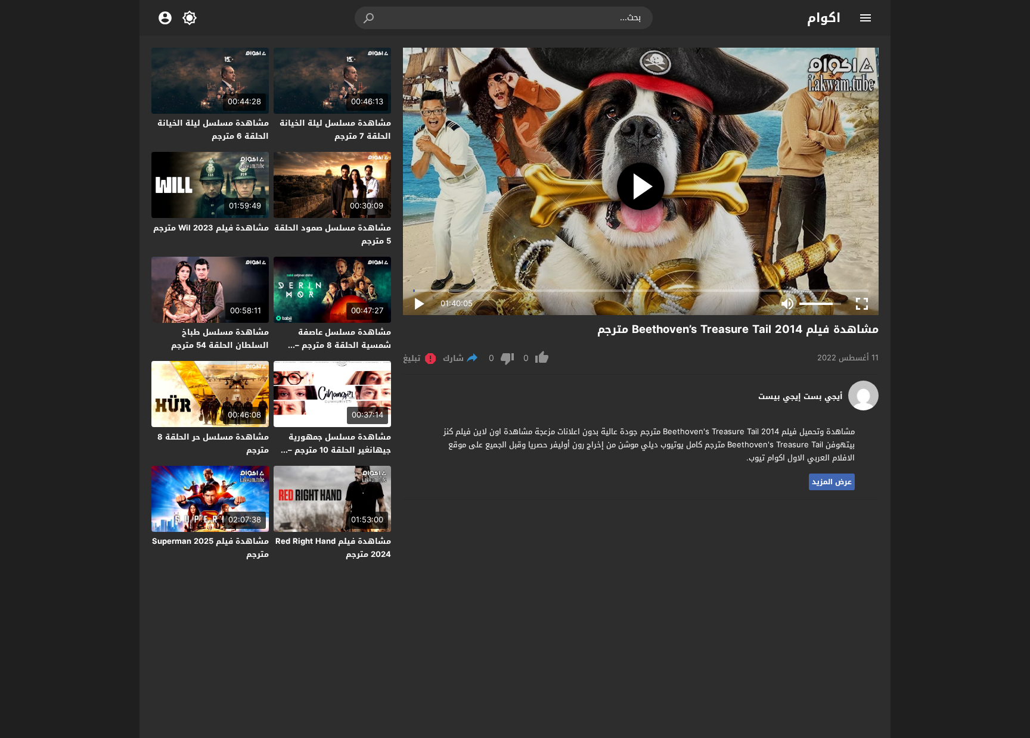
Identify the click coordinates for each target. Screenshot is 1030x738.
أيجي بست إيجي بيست (800, 397)
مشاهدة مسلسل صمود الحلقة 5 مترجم (332, 234)
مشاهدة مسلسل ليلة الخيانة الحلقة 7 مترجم (335, 130)
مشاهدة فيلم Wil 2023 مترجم (211, 227)
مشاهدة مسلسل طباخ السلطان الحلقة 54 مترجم (220, 339)
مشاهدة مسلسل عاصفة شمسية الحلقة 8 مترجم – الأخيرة (343, 345)
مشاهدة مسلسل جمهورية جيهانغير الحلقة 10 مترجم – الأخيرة (339, 450)
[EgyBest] (863, 407)
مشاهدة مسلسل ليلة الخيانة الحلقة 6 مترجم (213, 130)
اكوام (823, 18)
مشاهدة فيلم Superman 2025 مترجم (210, 548)
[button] (369, 18)
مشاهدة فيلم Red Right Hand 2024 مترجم (333, 548)
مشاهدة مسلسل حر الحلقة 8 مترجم (213, 443)
